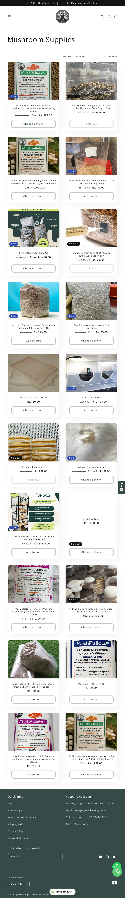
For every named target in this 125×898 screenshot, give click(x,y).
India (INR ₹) (17, 883)
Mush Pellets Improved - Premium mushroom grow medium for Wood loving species (33, 108)
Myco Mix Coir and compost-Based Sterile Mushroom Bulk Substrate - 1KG (33, 326)
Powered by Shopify (39, 894)
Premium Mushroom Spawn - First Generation (91, 326)
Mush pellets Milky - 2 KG (91, 684)
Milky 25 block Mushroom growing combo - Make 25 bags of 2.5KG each (91, 610)
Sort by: (67, 56)
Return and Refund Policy (22, 817)
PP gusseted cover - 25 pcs (33, 397)
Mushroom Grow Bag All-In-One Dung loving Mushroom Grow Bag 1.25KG (91, 107)
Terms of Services (18, 838)
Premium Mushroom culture (91, 467)
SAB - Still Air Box (91, 397)
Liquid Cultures (91, 519)
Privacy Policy (15, 831)
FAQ (10, 803)
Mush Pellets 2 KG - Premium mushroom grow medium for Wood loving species (33, 685)
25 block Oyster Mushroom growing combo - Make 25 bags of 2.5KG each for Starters (91, 757)
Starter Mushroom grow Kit (33, 253)
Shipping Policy (16, 824)
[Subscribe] (59, 856)
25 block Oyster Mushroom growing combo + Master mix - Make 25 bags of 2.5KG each (33, 182)
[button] (9, 16)
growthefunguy (23, 894)
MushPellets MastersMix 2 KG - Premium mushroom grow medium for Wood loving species (33, 759)
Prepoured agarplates (33, 467)
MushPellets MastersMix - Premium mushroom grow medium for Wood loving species (33, 611)
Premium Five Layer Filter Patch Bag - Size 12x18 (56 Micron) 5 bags (91, 182)
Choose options (33, 123)
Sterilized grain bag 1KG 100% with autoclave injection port (91, 254)
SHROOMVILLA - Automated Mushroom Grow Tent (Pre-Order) (33, 538)
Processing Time (17, 810)
